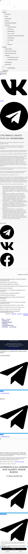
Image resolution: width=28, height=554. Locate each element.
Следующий (10, 40)
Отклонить (7, 551)
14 (8, 42)
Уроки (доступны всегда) (10, 53)
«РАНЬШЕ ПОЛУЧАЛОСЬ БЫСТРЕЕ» (7, 295)
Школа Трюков (8, 48)
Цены (6, 16)
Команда (7, 20)
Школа (4, 12)
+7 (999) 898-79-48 (4, 436)
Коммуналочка (11, 31)
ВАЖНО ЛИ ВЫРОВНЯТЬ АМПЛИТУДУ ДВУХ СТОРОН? (12, 305)
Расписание (7, 14)
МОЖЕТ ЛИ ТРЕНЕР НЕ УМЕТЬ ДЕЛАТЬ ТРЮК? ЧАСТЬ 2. (12, 307)
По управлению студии (13, 57)
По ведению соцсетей (13, 59)
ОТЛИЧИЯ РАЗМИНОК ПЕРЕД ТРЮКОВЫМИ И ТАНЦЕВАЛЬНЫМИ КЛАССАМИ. (10, 312)
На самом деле (11, 37)
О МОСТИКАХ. (3, 300)
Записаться (5, 70)
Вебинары (7, 55)
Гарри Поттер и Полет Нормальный (16, 35)
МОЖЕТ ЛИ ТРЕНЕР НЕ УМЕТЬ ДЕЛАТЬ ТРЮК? (10, 309)
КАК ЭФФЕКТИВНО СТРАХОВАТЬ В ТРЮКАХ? (10, 293)
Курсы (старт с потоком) (10, 51)
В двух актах (10, 29)
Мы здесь (10, 44)
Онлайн (5, 47)
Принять (14, 548)
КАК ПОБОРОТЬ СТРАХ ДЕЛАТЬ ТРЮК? (8, 282)
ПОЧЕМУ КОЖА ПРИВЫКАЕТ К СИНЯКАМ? (9, 284)
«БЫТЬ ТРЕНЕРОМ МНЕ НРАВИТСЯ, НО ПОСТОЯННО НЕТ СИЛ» (14, 286)
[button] (7, 232)
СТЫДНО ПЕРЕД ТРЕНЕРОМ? (6, 288)
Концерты (7, 25)
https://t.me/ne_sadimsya (19, 461)
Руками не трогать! (12, 26)
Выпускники (8, 64)
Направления (8, 18)
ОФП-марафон (8, 62)
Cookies (20, 551)
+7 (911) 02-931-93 (4, 393)
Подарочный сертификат (10, 22)
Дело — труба (11, 33)
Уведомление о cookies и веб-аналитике (9, 545)
